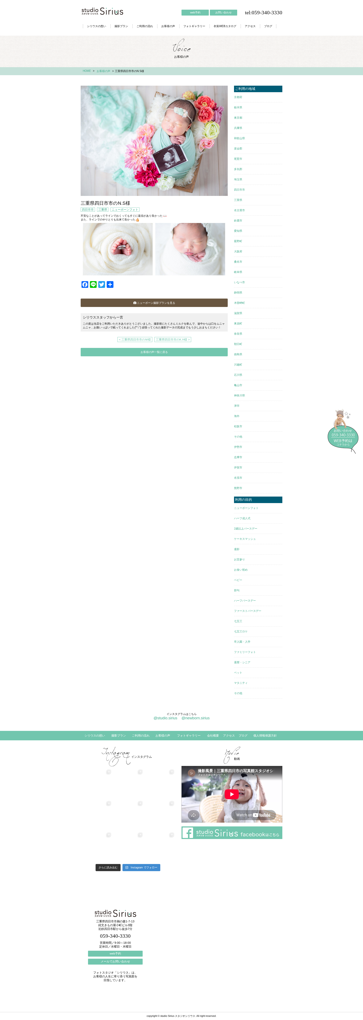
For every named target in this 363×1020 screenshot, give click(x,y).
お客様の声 (168, 26)
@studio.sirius (165, 718)
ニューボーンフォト (125, 209)
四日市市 (88, 209)
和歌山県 (239, 138)
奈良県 (238, 333)
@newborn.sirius (196, 718)
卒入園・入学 (242, 641)
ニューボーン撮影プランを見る (156, 302)
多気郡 (238, 169)
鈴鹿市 (238, 220)
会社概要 (213, 735)
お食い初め (241, 569)
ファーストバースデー (247, 610)
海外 (236, 416)
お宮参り (239, 559)
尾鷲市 (238, 158)
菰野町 (238, 241)
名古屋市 (239, 210)
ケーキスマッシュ (245, 538)
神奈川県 (239, 395)
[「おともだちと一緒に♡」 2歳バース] (128, 847)
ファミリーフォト (245, 652)
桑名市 (238, 261)
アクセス (250, 26)
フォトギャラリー (194, 26)
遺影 (236, 549)
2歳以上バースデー (245, 528)
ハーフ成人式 (242, 518)
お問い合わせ (223, 12)
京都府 (238, 97)
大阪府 (238, 251)
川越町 (238, 364)
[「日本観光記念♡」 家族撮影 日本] (159, 815)
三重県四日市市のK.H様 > (173, 339)
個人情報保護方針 (265, 735)
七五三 (238, 621)
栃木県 (238, 107)
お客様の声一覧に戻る (154, 352)
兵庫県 (238, 128)
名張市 (238, 477)
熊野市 (238, 488)
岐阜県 (238, 272)
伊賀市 (238, 467)
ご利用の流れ (145, 26)
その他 (238, 436)
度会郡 (238, 148)
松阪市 (238, 426)
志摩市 (238, 457)
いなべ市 (239, 282)
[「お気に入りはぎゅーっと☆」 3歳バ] (96, 847)
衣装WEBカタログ (225, 26)
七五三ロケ (241, 631)
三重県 (102, 209)
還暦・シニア (242, 662)
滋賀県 (238, 313)
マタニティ (241, 682)
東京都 (238, 117)
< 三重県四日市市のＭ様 (135, 339)
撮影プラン (121, 26)
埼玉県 (238, 179)
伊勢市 (238, 446)
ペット (238, 672)
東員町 (238, 323)
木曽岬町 (239, 302)
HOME (87, 70)
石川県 (238, 374)
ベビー (238, 580)
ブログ (268, 26)
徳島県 (238, 354)
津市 (236, 405)
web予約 (195, 12)
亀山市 (238, 385)
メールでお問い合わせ (115, 961)
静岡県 (238, 292)
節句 (236, 590)
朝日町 (238, 344)
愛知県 (238, 230)
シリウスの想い (96, 26)
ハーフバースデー (245, 600)
